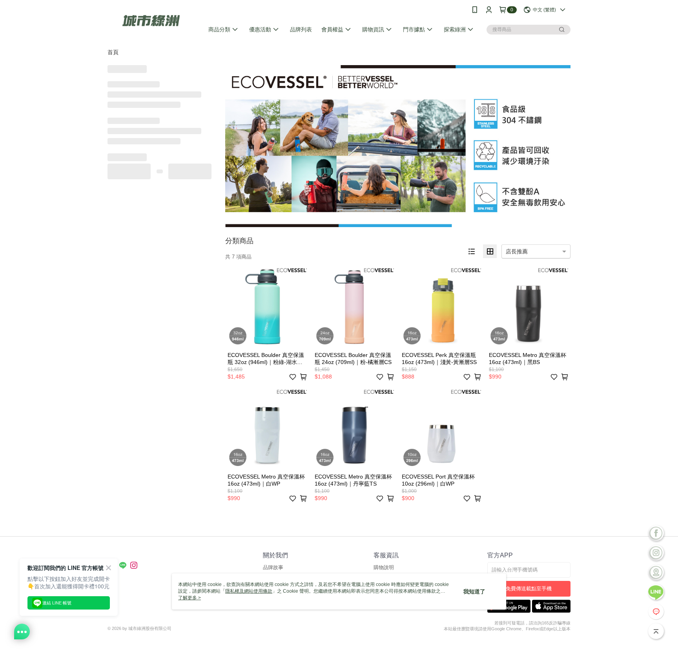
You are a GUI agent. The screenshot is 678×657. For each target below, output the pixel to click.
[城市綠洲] (151, 20)
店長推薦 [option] (517, 251)
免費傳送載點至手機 (529, 588)
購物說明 (384, 567)
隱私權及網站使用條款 (248, 591)
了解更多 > (189, 598)
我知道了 (474, 591)
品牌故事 (273, 567)
